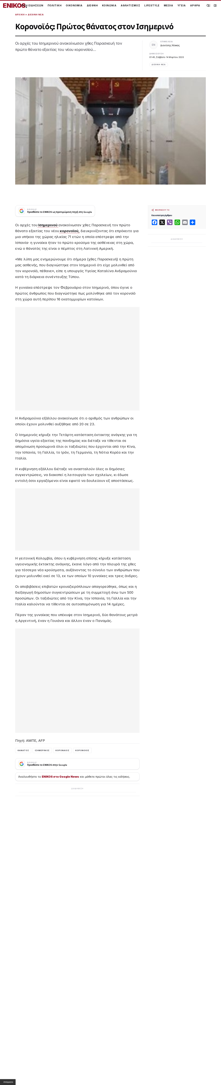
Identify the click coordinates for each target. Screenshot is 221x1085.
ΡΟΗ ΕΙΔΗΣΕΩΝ (32, 5)
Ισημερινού (47, 225)
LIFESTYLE (152, 5)
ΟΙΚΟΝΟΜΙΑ (74, 5)
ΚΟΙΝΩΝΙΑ (109, 5)
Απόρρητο (8, 1082)
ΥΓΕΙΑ (181, 5)
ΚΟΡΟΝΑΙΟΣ (62, 750)
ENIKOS (15, 5)
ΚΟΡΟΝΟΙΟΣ (82, 750)
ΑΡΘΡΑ (195, 5)
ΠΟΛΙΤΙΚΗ (55, 5)
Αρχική (20, 14)
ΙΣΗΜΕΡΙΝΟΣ (42, 750)
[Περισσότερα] (209, 6)
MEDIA (168, 5)
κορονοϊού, (69, 231)
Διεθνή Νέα (36, 14)
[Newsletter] (215, 5)
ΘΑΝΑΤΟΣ (23, 750)
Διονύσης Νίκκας (170, 45)
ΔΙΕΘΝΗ (92, 5)
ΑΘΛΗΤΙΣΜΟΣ (130, 5)
